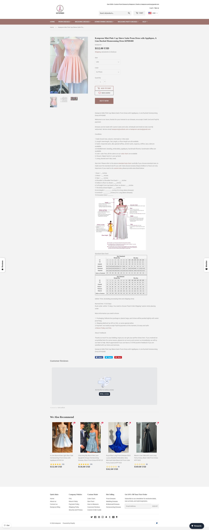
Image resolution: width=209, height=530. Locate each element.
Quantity (98, 78)
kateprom (58, 523)
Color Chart (91, 498)
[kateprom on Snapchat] (106, 517)
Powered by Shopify (69, 523)
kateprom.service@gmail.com (140, 129)
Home (52, 22)
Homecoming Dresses (104, 22)
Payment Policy (74, 504)
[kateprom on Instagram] (103, 517)
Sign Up (155, 506)
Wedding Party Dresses (128, 22)
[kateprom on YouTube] (113, 517)
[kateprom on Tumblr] (110, 517)
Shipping (98, 52)
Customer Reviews (93, 507)
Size (96, 58)
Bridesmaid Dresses (112, 504)
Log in (151, 8)
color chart (124, 154)
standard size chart (124, 163)
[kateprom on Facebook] (95, 517)
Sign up (156, 8)
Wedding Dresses (82, 22)
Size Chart (90, 501)
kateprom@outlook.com (120, 129)
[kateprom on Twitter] (92, 517)
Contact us (53, 504)
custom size (118, 168)
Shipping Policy (74, 507)
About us (53, 501)
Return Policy (100, 328)
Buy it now (104, 101)
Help (144, 22)
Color (97, 68)
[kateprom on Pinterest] (99, 517)
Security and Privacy (76, 510)
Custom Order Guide (94, 510)
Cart (141, 13)
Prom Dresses (64, 22)
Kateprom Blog (55, 507)
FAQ (109, 328)
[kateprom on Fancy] (116, 517)
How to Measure (93, 504)
